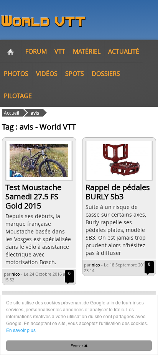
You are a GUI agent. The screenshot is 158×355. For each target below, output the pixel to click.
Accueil (11, 113)
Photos (16, 73)
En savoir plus (21, 330)
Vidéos (47, 73)
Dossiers (106, 73)
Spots (74, 73)
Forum (36, 51)
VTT (59, 51)
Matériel (86, 51)
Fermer (77, 345)
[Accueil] (10, 51)
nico (16, 274)
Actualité (123, 51)
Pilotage (18, 96)
